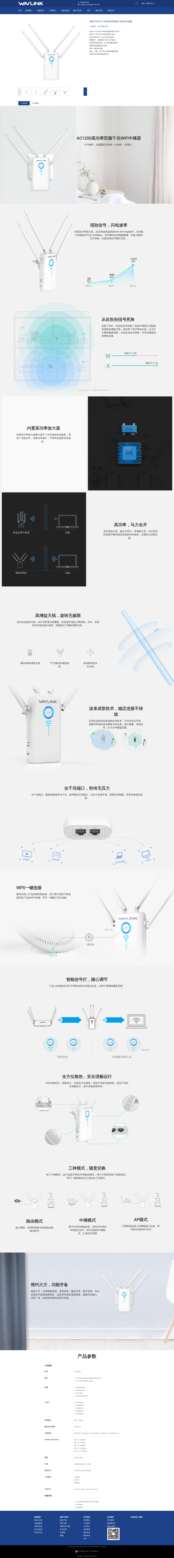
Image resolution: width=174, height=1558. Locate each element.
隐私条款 (87, 1532)
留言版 (62, 1532)
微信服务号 (111, 1523)
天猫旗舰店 (38, 1523)
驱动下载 (63, 1520)
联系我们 (87, 1520)
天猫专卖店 (38, 1526)
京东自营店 (38, 1529)
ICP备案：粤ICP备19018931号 (87, 1556)
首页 (19, 10)
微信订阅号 (111, 1526)
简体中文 (149, 3)
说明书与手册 (65, 1526)
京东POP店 (38, 1532)
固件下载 (63, 1523)
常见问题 (63, 1529)
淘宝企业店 (38, 1520)
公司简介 (87, 1526)
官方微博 (110, 1520)
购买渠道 (87, 1529)
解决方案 (99, 10)
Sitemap (103, 1546)
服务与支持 (77, 10)
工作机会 (87, 1523)
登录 (143, 3)
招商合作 (111, 10)
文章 (88, 10)
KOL (85, 1538)
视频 (61, 1535)
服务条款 (87, 1535)
